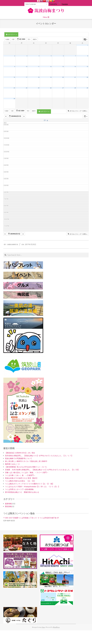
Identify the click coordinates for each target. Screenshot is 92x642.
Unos (43, 627)
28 (75, 88)
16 (14, 77)
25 (38, 88)
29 (87, 88)
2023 (8, 39)
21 (75, 77)
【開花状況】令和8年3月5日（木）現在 (20, 453)
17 (26, 77)
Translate (65, 4)
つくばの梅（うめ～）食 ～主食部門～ (20, 475)
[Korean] (47, 1)
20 (63, 77)
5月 (13, 39)
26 (50, 88)
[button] (77, 110)
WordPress (56, 627)
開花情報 (8, 506)
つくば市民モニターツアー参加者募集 (19, 489)
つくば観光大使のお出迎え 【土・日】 (20, 481)
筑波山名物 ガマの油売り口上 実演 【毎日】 (21, 478)
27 (63, 88)
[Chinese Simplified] (44, 1)
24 (26, 88)
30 (14, 98)
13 (63, 66)
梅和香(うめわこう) (12, 464)
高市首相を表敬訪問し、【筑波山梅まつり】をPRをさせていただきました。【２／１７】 (39, 456)
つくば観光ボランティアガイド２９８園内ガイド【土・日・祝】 (29, 484)
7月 (29, 39)
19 (50, 77)
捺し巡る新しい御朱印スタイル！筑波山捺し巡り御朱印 (26, 461)
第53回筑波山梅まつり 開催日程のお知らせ (22, 492)
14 (75, 66)
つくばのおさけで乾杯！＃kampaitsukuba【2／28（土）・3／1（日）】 (32, 486)
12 (50, 66)
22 (87, 77)
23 (14, 88)
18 (38, 77)
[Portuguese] (53, 1)
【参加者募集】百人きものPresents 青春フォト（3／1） (26, 467)
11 (38, 66)
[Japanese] (38, 1)
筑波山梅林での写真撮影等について (18, 458)
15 (87, 66)
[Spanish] (50, 1)
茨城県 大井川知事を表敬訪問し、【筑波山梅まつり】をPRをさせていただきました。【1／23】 (42, 470)
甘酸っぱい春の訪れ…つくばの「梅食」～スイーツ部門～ (26, 472)
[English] (41, 1)
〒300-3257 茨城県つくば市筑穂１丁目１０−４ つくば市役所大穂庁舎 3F (31, 518)
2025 (34, 39)
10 (26, 66)
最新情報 (8, 504)
